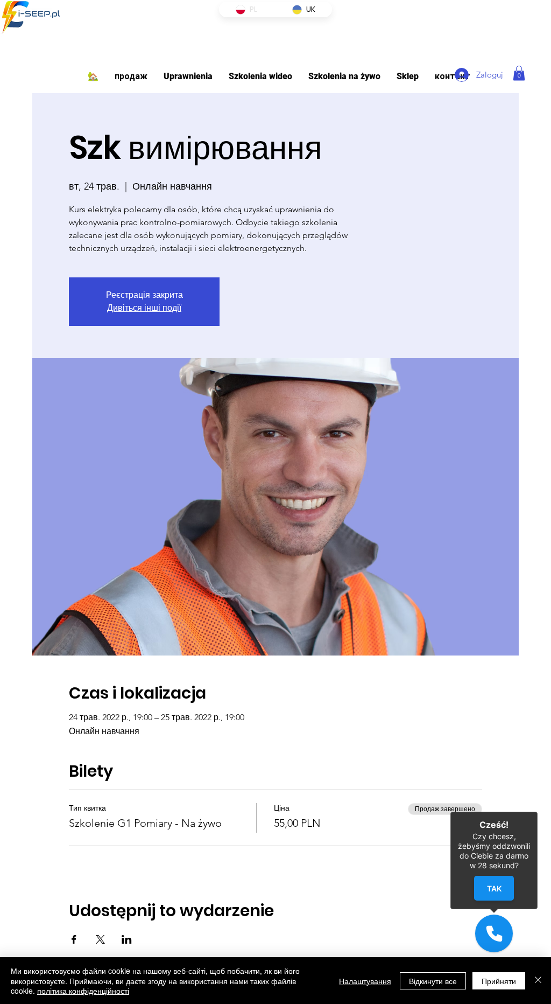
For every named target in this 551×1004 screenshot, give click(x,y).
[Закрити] (538, 980)
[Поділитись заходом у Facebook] (74, 939)
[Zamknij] (537, 812)
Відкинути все (433, 980)
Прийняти (499, 980)
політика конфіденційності (83, 990)
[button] (188, 76)
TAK (494, 888)
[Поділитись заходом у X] (100, 939)
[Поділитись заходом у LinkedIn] (127, 939)
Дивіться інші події (144, 308)
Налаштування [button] (365, 980)
